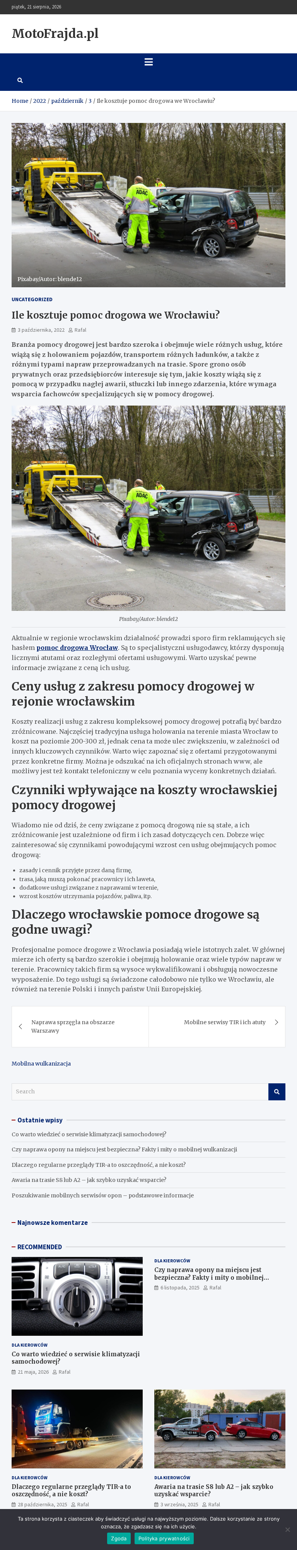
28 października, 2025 (42, 1504)
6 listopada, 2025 (180, 1287)
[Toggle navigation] (148, 61)
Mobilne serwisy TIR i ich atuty (225, 1022)
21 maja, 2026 (33, 1371)
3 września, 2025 (179, 1504)
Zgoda (118, 1538)
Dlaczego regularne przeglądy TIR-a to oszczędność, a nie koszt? (99, 1164)
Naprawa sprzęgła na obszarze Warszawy (72, 1026)
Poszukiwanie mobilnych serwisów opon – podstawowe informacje (103, 1195)
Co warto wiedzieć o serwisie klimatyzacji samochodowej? (89, 1134)
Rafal (80, 329)
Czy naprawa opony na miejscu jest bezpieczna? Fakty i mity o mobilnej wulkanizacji (124, 1149)
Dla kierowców (30, 1345)
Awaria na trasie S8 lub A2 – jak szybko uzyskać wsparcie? (89, 1180)
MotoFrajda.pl (55, 33)
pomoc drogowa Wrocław (77, 647)
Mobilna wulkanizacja (41, 1063)
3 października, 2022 (41, 329)
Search (276, 1091)
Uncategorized (32, 299)
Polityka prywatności (164, 1538)
